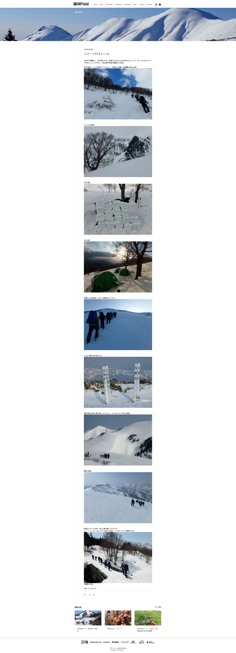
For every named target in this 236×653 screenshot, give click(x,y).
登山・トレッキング (90, 588)
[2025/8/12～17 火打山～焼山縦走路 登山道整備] (148, 617)
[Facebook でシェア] (85, 595)
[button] (109, 4)
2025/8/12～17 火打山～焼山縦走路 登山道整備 (147, 630)
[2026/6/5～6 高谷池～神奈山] (88, 617)
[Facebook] (159, 4)
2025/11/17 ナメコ (114, 629)
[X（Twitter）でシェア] (89, 595)
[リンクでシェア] (94, 595)
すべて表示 (158, 607)
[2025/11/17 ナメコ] (118, 617)
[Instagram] (156, 4)
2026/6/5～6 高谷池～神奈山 (87, 630)
